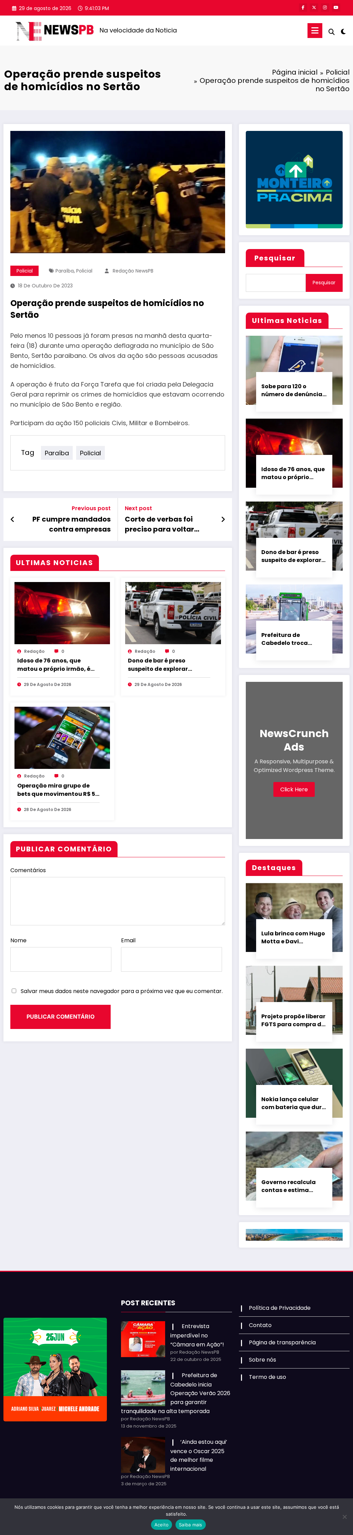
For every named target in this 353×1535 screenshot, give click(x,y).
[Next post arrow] (223, 519)
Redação (34, 651)
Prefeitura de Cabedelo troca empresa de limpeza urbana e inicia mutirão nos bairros (291, 639)
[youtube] (336, 7)
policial (84, 270)
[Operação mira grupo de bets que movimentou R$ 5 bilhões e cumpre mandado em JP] (62, 737)
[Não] (344, 1516)
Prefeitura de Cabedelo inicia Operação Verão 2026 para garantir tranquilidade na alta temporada (175, 1393)
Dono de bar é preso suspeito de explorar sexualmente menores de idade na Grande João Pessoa (165, 665)
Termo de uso (267, 1377)
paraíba (65, 270)
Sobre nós (262, 1360)
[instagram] (325, 7)
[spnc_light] (343, 31)
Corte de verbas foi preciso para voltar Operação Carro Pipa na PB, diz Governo (168, 524)
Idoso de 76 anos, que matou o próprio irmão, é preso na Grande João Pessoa (53, 665)
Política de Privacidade (280, 1308)
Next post (138, 508)
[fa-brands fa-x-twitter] (314, 7)
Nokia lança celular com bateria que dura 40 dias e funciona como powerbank (293, 1103)
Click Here (294, 789)
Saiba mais (190, 1524)
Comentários (28, 870)
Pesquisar (275, 258)
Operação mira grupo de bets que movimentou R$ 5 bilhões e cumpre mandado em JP (57, 790)
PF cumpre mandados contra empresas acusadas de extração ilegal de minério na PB (70, 524)
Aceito (161, 1524)
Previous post (91, 508)
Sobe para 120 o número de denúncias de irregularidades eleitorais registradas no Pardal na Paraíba (293, 390)
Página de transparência (282, 1342)
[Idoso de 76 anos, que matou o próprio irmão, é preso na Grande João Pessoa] (62, 613)
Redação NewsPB (133, 270)
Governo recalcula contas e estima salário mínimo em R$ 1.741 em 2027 (293, 1186)
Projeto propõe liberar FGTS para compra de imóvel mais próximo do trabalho (293, 1020)
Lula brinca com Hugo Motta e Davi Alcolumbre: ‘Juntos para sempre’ (293, 937)
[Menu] (314, 30)
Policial (25, 270)
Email (128, 940)
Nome (18, 940)
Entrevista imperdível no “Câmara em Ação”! (197, 1335)
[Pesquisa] (331, 32)
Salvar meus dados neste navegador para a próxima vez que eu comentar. (122, 991)
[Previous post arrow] (12, 519)
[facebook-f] (303, 7)
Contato (260, 1325)
